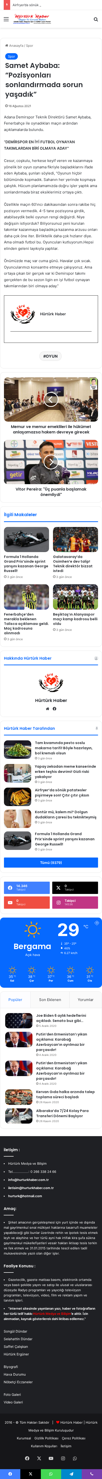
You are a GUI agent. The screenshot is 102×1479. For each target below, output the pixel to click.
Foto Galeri (12, 1395)
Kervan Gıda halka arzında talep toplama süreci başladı (65, 1094)
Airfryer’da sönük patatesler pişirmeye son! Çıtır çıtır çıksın (62, 793)
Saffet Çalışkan (16, 1347)
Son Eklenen (50, 999)
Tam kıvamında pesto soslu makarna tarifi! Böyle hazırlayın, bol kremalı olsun (64, 748)
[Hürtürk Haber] (32, 19)
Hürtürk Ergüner (16, 1354)
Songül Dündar (15, 1331)
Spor (29, 46)
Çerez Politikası (73, 1438)
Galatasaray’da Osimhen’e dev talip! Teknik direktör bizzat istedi (73, 563)
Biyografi (11, 1367)
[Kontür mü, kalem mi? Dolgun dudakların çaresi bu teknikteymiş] (17, 819)
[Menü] (6, 20)
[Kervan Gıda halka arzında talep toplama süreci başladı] (18, 1097)
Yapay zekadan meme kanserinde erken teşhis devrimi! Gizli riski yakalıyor (65, 771)
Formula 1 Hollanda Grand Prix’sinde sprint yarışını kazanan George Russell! (26, 563)
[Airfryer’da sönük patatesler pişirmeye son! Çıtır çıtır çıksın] (17, 797)
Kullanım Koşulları (44, 1446)
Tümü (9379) (51, 862)
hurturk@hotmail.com (25, 1196)
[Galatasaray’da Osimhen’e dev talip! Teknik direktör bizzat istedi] (75, 539)
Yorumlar (86, 999)
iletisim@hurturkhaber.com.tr (31, 1188)
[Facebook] (13, 339)
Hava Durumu (15, 1374)
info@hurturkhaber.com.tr (28, 1180)
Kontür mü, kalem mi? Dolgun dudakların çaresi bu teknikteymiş (66, 815)
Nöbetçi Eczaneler (18, 1382)
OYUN (52, 356)
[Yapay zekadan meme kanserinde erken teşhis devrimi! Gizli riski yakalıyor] (17, 773)
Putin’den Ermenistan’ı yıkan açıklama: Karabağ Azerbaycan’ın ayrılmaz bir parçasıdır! (61, 1042)
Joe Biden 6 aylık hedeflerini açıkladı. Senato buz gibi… (61, 1018)
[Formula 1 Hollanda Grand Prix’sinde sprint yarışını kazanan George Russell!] (26, 539)
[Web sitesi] (48, 709)
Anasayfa (15, 46)
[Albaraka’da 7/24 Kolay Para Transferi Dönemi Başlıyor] (18, 1116)
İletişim (66, 1446)
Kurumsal (24, 1438)
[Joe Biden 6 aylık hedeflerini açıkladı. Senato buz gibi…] (18, 1020)
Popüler (15, 999)
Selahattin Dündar (18, 1339)
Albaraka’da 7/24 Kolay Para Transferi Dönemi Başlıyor (62, 1113)
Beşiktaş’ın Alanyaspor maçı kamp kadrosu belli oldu (75, 619)
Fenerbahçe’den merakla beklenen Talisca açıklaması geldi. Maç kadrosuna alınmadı (26, 624)
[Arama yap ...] (95, 20)
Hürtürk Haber (51, 700)
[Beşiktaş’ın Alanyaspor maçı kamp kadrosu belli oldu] (75, 597)
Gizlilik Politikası (46, 1438)
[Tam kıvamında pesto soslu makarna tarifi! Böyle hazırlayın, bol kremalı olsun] (17, 749)
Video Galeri (13, 1402)
